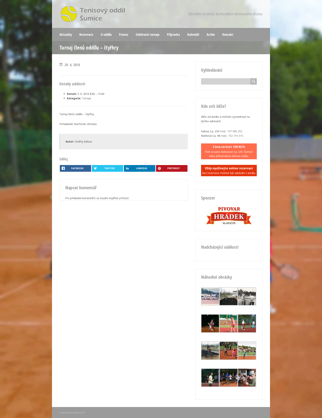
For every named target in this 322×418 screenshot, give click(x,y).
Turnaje (86, 98)
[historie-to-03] (247, 304)
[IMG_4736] (210, 386)
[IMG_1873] (210, 331)
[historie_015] (210, 359)
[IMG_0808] (247, 359)
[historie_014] (228, 304)
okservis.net (78, 412)
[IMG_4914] (247, 331)
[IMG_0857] (228, 386)
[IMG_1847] (228, 331)
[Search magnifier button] (253, 81)
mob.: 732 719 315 (232, 135)
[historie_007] (210, 304)
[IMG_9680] (247, 386)
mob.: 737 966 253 (231, 131)
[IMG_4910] (228, 359)
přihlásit (124, 198)
